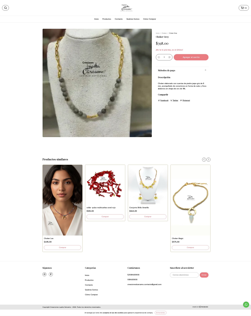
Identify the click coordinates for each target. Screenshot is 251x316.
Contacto (119, 19)
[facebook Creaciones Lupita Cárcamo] (51, 274)
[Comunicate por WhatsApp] (246, 305)
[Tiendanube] (200, 307)
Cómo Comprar (149, 19)
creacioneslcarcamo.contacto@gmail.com (144, 284)
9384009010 (132, 279)
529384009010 (133, 275)
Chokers (164, 33)
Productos (106, 19)
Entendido (160, 313)
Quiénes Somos (132, 19)
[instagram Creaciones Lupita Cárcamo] (44, 274)
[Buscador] (5, 8)
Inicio (96, 19)
